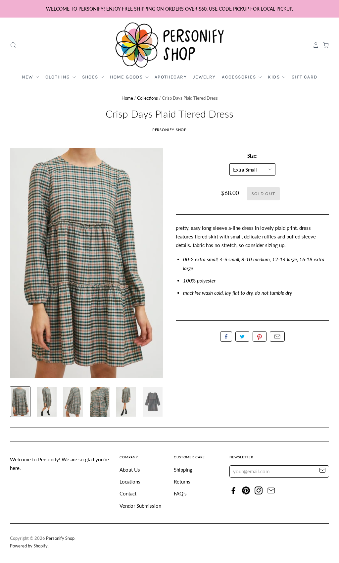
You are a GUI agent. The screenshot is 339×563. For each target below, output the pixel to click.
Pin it (259, 336)
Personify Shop (169, 130)
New (28, 77)
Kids (274, 77)
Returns (182, 482)
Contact (128, 493)
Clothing (58, 77)
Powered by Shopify (29, 545)
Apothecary (171, 77)
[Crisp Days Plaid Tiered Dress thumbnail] (20, 402)
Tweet (242, 336)
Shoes (91, 77)
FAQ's (180, 493)
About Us (130, 470)
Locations (130, 482)
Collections (147, 98)
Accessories (240, 77)
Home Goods (127, 77)
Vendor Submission (140, 506)
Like (226, 336)
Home (127, 98)
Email (277, 336)
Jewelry (204, 77)
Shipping (183, 470)
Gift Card (304, 77)
